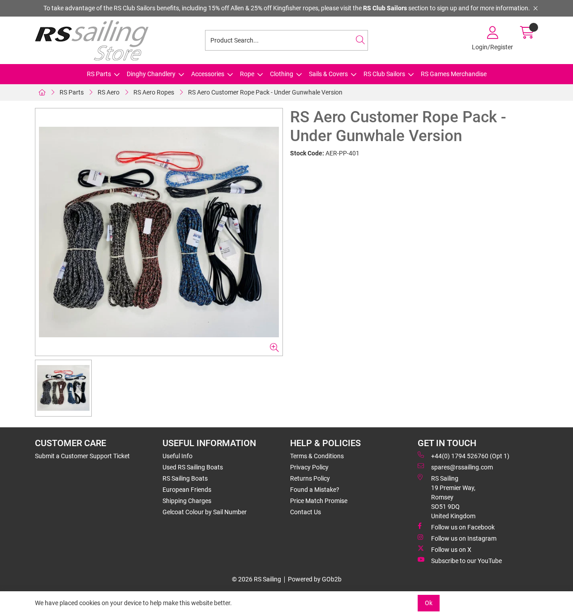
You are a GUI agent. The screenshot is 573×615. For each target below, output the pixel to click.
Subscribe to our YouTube (466, 560)
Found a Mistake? (314, 489)
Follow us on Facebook (463, 527)
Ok (428, 602)
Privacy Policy (309, 467)
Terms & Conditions (317, 456)
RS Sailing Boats (185, 478)
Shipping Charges (186, 500)
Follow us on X (451, 549)
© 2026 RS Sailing (256, 579)
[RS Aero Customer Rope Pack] (159, 232)
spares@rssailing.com (462, 467)
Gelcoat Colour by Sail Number (204, 512)
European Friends (186, 489)
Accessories (207, 73)
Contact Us (305, 512)
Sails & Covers (328, 73)
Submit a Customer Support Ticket (82, 456)
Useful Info (177, 456)
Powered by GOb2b (315, 579)
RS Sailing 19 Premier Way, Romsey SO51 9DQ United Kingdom (453, 497)
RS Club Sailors (384, 73)
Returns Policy (310, 478)
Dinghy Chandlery (151, 73)
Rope (247, 73)
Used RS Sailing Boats (192, 467)
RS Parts (99, 73)
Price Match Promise (318, 500)
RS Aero (109, 92)
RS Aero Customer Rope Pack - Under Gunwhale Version (265, 92)
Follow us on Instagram (463, 538)
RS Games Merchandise (454, 73)
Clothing (281, 73)
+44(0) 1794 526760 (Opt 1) (470, 456)
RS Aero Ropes (153, 92)
